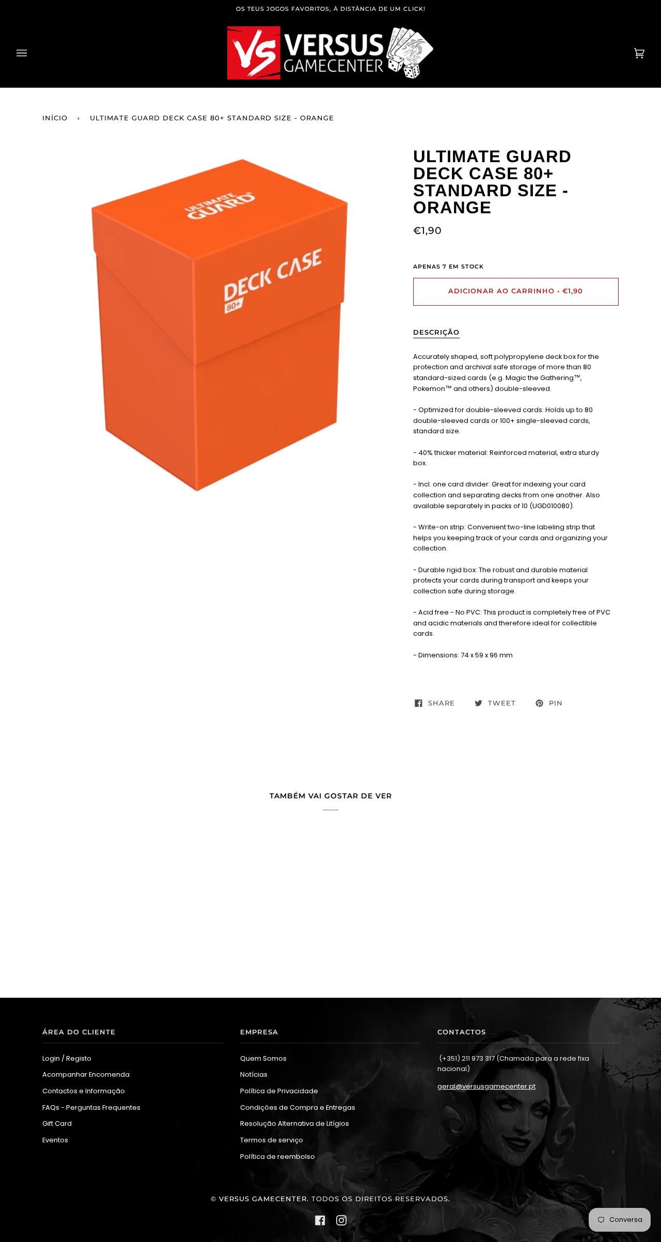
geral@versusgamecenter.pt (486, 1086)
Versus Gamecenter (263, 1199)
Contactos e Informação (83, 1091)
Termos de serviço (271, 1140)
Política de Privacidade (279, 1091)
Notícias (253, 1074)
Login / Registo (66, 1058)
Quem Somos (263, 1058)
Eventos (55, 1140)
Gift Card (57, 1123)
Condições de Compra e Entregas (297, 1107)
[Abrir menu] (32, 53)
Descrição (436, 332)
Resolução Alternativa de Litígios (294, 1123)
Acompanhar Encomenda (86, 1074)
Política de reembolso (277, 1156)
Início (55, 118)
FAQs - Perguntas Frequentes (91, 1107)
